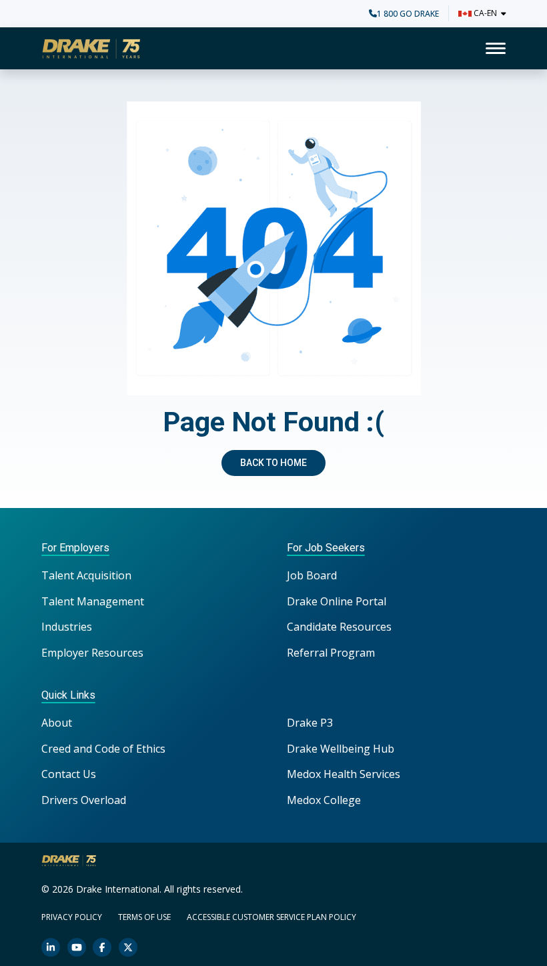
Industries (66, 626)
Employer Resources (92, 652)
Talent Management (92, 601)
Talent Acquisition (86, 575)
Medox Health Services (343, 774)
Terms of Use (144, 917)
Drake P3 (310, 722)
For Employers (75, 547)
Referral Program (331, 652)
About (56, 722)
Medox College (324, 800)
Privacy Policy (71, 917)
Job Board (312, 575)
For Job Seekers (326, 547)
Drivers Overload (83, 800)
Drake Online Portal (336, 601)
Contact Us (68, 774)
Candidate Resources (339, 626)
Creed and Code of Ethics (103, 748)
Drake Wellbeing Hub (340, 748)
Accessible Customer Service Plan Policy (271, 917)
